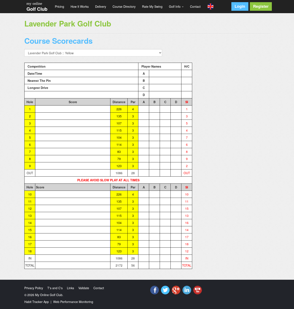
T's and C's (55, 288)
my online (34, 3)
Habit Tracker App (36, 302)
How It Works (80, 6)
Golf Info (175, 6)
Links (70, 288)
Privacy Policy (33, 288)
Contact (195, 6)
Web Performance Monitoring (73, 302)
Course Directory (124, 6)
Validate (83, 288)
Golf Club (36, 8)
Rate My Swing (152, 6)
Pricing (59, 6)
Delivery (100, 6)
